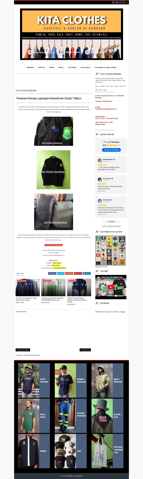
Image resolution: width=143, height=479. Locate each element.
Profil (61, 67)
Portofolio (85, 67)
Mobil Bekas (69, 476)
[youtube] (123, 2)
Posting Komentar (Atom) (31, 355)
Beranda (30, 67)
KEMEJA (30, 102)
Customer (72, 67)
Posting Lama (85, 350)
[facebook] (113, 2)
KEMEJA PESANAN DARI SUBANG (74, 102)
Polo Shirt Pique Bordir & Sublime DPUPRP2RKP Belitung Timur (52, 299)
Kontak (41, 67)
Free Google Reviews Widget (112, 226)
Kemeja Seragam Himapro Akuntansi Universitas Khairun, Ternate (77, 300)
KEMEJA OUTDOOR (59, 102)
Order (51, 67)
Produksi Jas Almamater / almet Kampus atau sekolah (26, 299)
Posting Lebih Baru (23, 350)
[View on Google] (100, 160)
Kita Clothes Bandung (60, 268)
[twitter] (116, 2)
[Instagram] (120, 2)
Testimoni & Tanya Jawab (105, 67)
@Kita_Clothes (56, 265)
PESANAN (87, 102)
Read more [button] (102, 191)
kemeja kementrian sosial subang (43, 102)
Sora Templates (78, 476)
